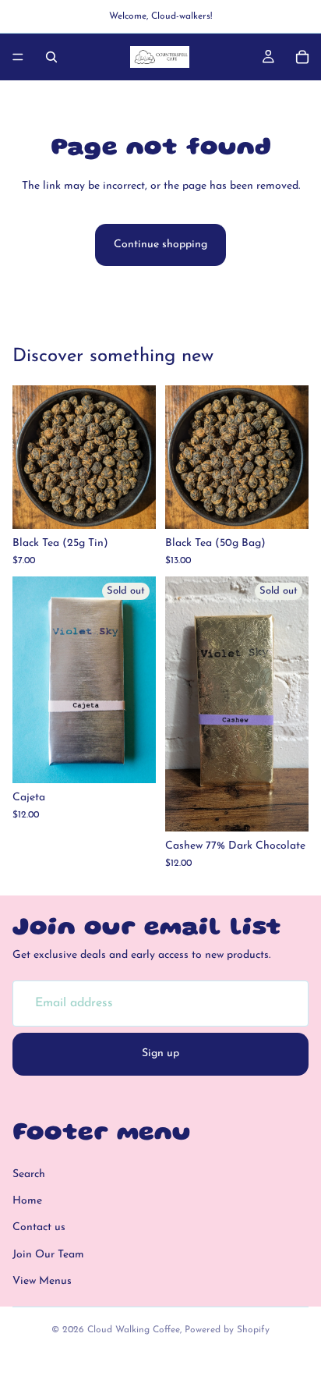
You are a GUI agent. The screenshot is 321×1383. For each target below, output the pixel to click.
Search (28, 1173)
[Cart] (302, 57)
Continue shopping (160, 244)
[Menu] (18, 57)
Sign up (160, 1053)
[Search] (51, 57)
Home (27, 1201)
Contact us (38, 1227)
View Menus (42, 1281)
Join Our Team (48, 1255)
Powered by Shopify (227, 1330)
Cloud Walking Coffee (133, 1330)
